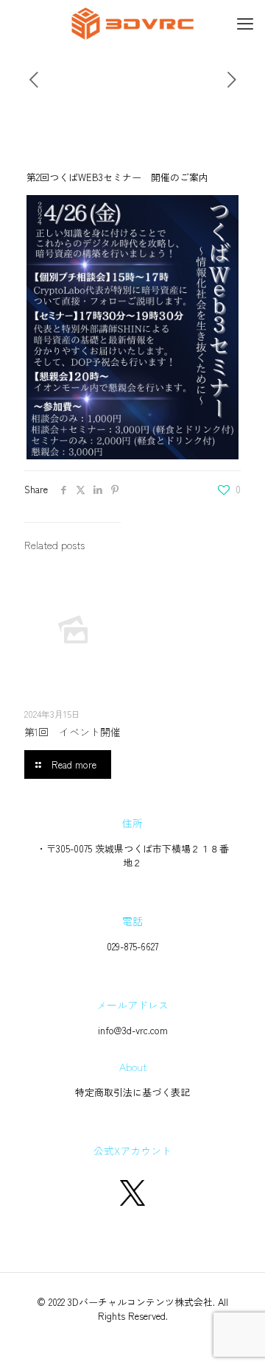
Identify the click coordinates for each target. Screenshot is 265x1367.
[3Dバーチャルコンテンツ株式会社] (132, 22)
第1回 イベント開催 (72, 731)
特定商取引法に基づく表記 (132, 1092)
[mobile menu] (245, 22)
